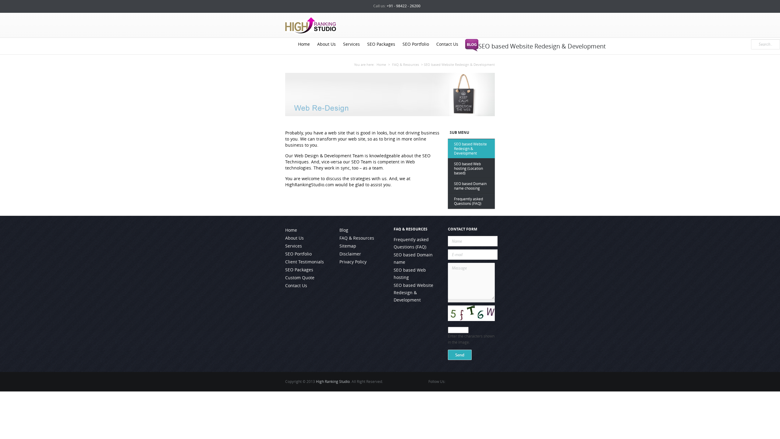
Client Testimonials (304, 262)
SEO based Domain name (413, 258)
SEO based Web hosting (410, 273)
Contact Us (447, 44)
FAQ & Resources (405, 64)
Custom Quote (299, 277)
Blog (343, 230)
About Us (326, 44)
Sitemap (347, 246)
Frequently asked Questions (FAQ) (468, 201)
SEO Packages (381, 44)
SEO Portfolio (415, 44)
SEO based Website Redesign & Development (470, 148)
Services (351, 44)
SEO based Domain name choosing (470, 186)
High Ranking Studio (333, 381)
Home (304, 44)
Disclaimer (350, 254)
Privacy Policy (353, 262)
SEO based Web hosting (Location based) (468, 168)
